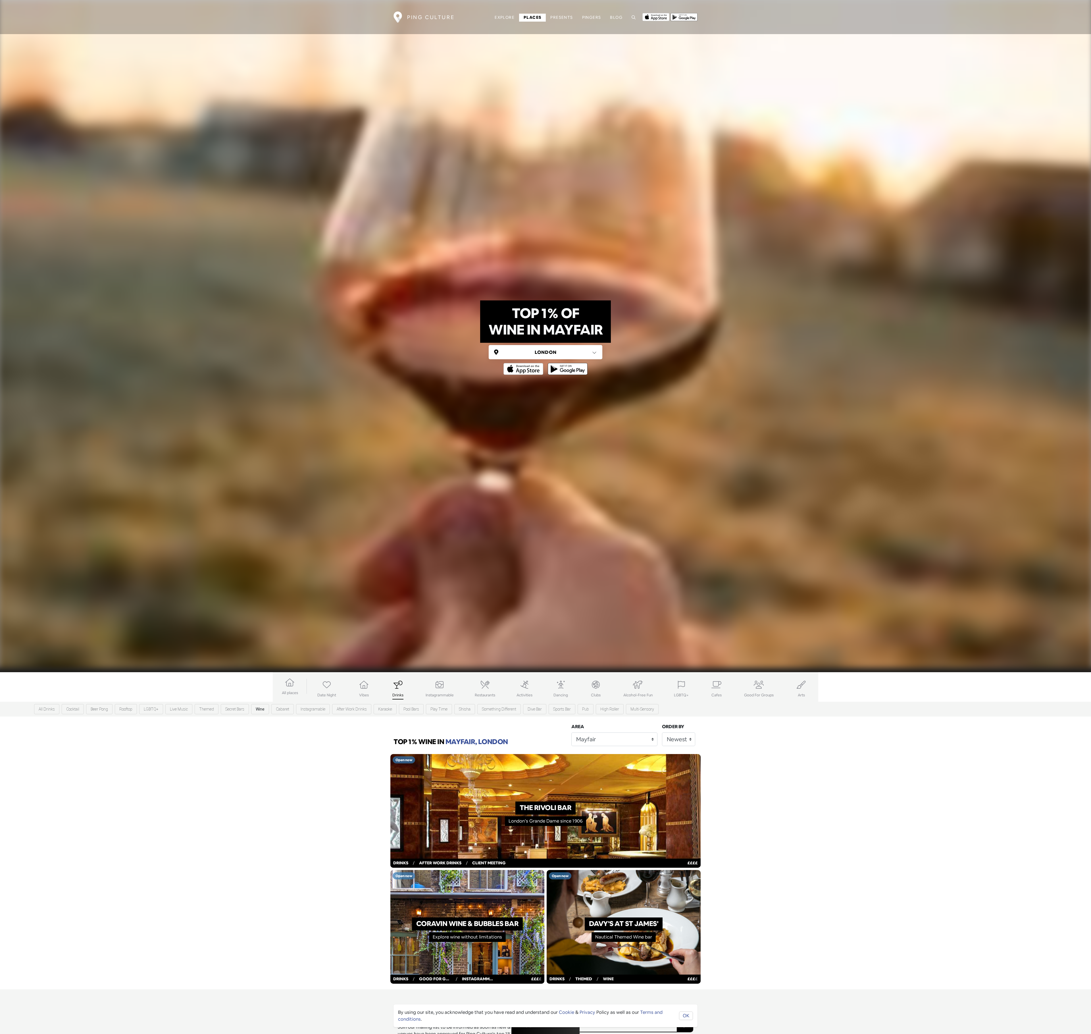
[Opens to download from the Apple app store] (655, 16)
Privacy (587, 1012)
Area (577, 727)
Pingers (591, 17)
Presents (561, 17)
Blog (616, 17)
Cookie (566, 1012)
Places (532, 17)
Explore (505, 17)
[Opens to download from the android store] (684, 16)
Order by (673, 727)
